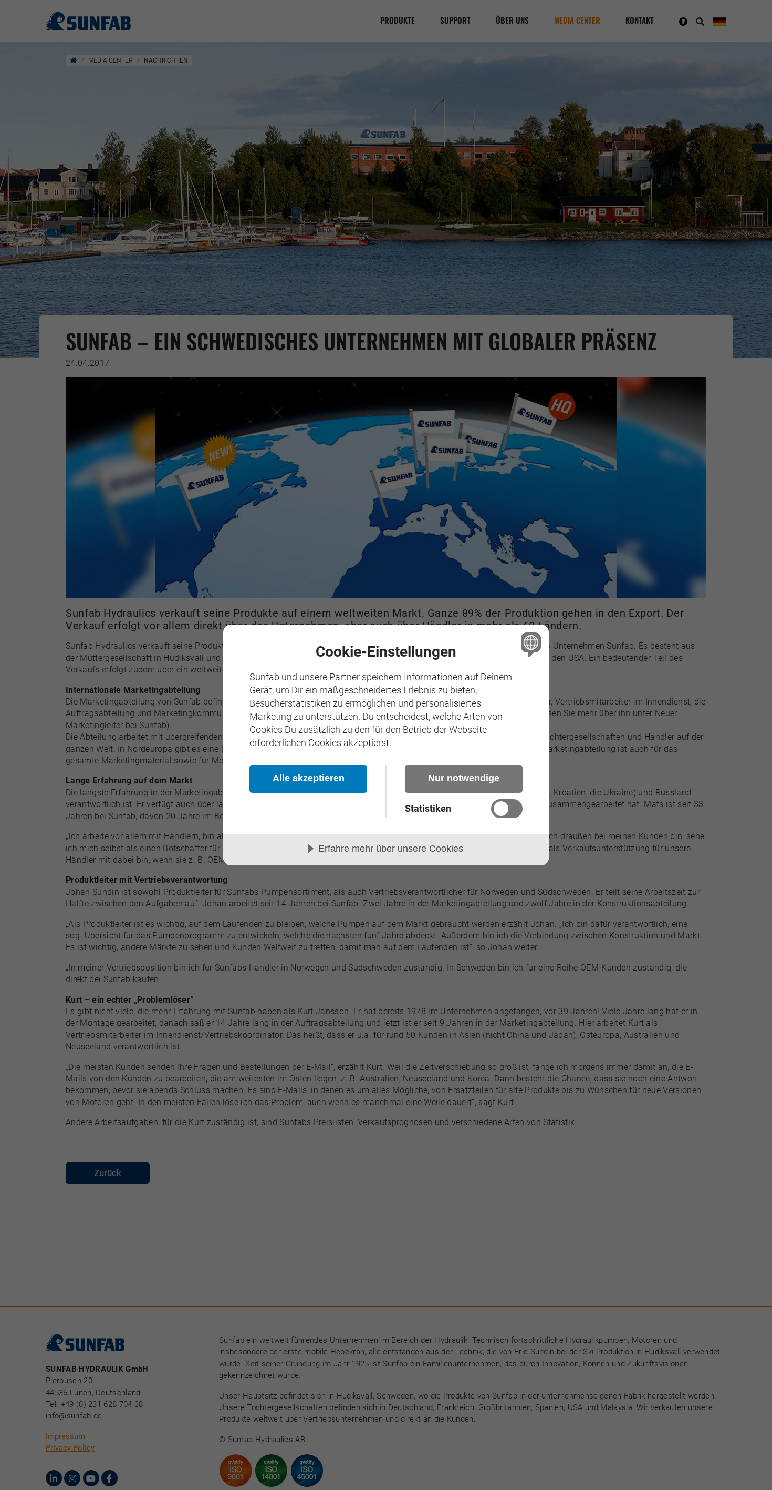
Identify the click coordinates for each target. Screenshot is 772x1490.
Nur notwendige (463, 778)
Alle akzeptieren (309, 778)
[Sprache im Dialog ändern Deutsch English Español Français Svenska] (529, 644)
